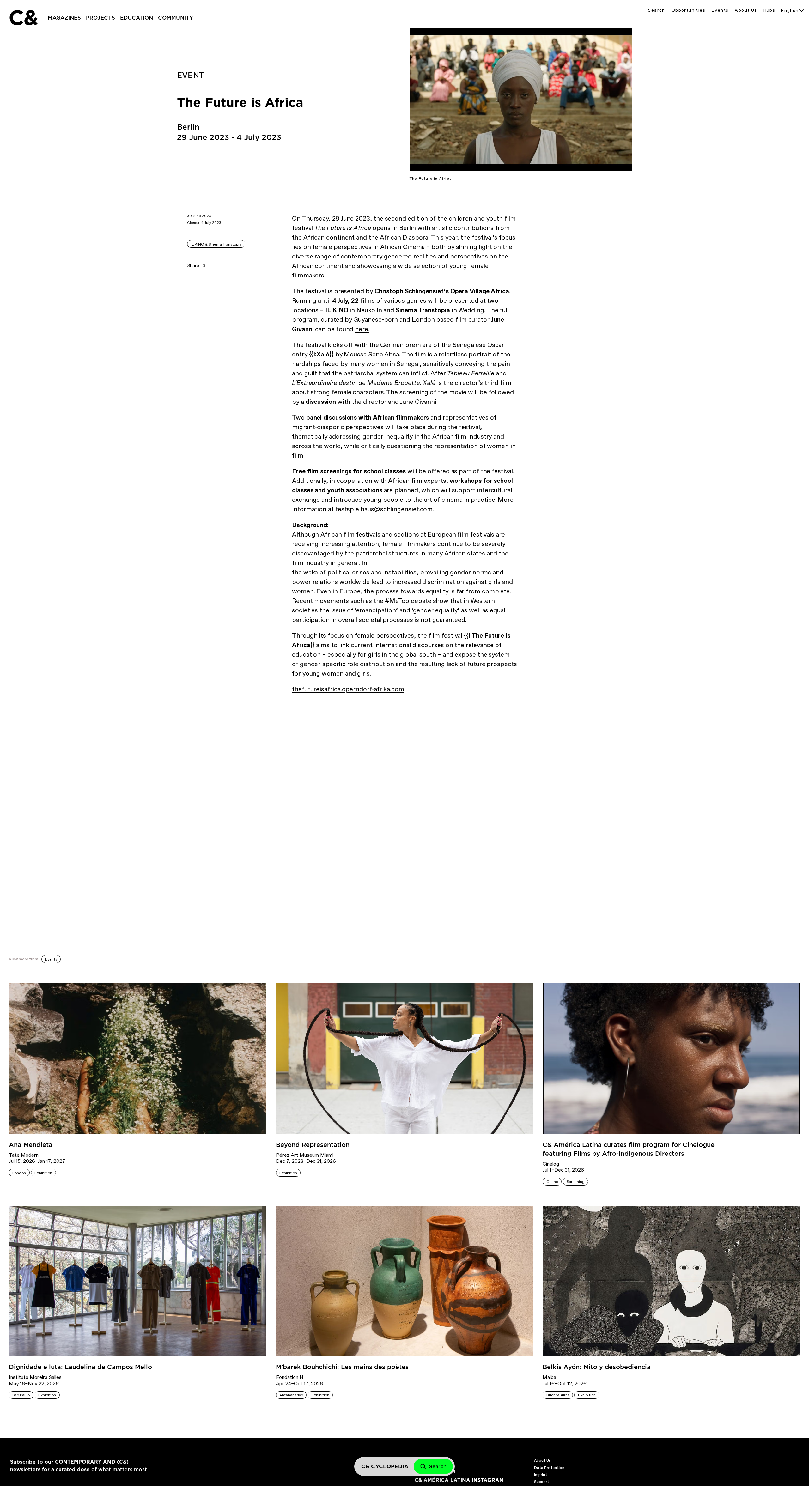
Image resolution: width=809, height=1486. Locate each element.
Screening (576, 1182)
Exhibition (43, 1173)
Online (552, 1182)
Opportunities (688, 10)
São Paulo (21, 1395)
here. (362, 329)
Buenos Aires (557, 1395)
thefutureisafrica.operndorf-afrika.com (348, 689)
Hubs (769, 10)
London (19, 1173)
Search (656, 10)
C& (23, 17)
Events (720, 10)
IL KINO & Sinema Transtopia (216, 244)
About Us (746, 10)
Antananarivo (291, 1395)
